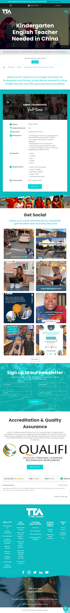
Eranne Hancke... (9, 485)
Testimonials (7, 562)
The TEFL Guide (50, 530)
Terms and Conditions (30, 604)
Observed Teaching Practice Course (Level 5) (20, 554)
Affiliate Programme (7, 566)
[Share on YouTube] (46, 572)
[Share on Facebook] (23, 572)
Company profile (7, 558)
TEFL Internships (35, 531)
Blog (63, 538)
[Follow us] (40, 572)
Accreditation (7, 536)
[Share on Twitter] (35, 572)
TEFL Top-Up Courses (20, 562)
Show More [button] (35, 359)
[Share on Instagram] (29, 572)
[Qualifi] (35, 453)
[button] (19, 244)
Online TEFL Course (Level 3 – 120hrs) (20, 535)
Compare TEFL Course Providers (7, 541)
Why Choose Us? (7, 527)
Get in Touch (63, 528)
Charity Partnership (7, 532)
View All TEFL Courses (21, 528)
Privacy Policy (43, 604)
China (19, 67)
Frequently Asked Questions (50, 536)
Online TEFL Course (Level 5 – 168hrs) (20, 544)
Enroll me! (63, 52)
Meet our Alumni (7, 547)
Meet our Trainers (7, 552)
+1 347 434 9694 (35, 592)
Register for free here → (54, 2)
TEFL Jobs (11, 67)
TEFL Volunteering (35, 534)
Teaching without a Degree (35, 538)
